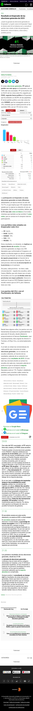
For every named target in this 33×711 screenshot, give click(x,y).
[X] (2, 81)
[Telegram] (13, 81)
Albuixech (13, 187)
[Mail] (17, 81)
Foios (19, 187)
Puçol (22, 393)
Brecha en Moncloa (14, 1)
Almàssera (5, 391)
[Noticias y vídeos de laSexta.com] (2, 5)
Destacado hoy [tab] (8, 609)
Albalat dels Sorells (21, 184)
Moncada (25, 388)
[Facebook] (6, 81)
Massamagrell (5, 187)
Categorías (5, 657)
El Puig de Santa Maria (14, 391)
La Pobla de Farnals (6, 190)
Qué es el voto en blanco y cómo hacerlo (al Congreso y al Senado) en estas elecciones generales (18, 617)
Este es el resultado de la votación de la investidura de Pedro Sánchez (18, 634)
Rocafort (14, 393)
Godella (18, 393)
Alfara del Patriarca (7, 388)
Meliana (15, 190)
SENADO (22, 110)
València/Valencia (7, 380)
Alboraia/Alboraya (7, 393)
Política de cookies (25, 702)
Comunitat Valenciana (15, 122)
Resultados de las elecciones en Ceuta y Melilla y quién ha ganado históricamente (18, 626)
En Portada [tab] (24, 609)
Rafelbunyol (4, 193)
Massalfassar (11, 184)
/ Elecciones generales (16, 594)
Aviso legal (6, 702)
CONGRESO (10, 110)
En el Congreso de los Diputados (18, 632)
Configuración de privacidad (22, 705)
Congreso (3, 122)
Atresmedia (16, 690)
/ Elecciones (8, 594)
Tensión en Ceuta (23, 1)
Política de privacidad (14, 702)
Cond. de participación (9, 705)
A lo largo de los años (18, 623)
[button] (30, 5)
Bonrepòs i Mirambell (17, 388)
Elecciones (3, 602)
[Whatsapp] (9, 81)
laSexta (3, 594)
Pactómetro (22, 9)
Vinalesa (21, 190)
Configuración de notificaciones (16, 707)
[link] (7, 672)
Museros (4, 184)
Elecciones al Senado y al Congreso (18, 614)
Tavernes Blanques (24, 391)
